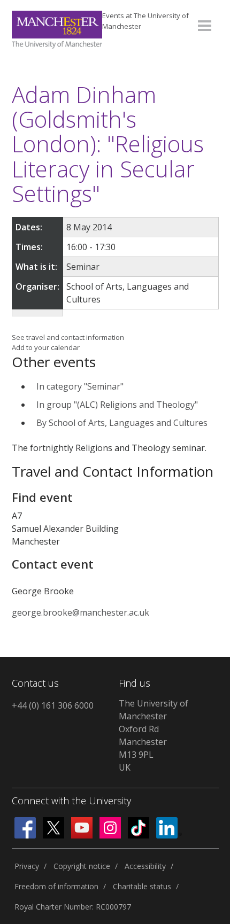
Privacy (26, 866)
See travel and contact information (68, 337)
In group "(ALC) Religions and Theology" (117, 404)
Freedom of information (56, 886)
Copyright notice (81, 866)
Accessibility (145, 866)
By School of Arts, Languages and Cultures (122, 423)
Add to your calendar (46, 347)
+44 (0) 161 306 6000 (53, 705)
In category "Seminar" (80, 386)
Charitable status (142, 886)
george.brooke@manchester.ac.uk (80, 612)
